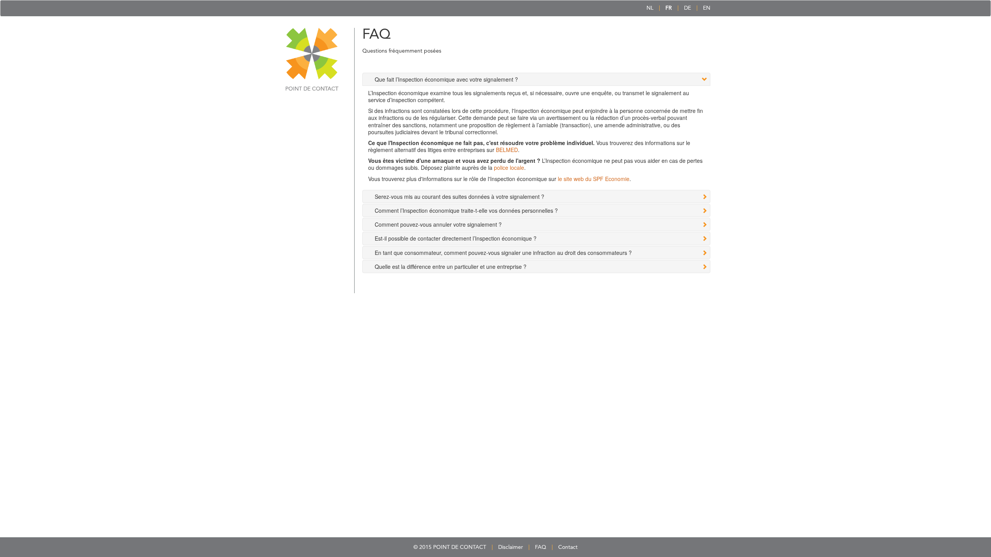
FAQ (540, 547)
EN (706, 8)
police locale (509, 167)
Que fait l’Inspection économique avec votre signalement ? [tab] (446, 79)
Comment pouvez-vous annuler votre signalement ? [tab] (438, 224)
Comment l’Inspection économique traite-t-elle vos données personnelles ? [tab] (466, 210)
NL (649, 8)
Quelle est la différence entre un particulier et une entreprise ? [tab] (450, 266)
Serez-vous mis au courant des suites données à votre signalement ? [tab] (459, 196)
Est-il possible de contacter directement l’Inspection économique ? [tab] (456, 238)
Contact (568, 547)
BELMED (507, 150)
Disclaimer (510, 547)
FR (668, 8)
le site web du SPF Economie (593, 179)
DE (687, 8)
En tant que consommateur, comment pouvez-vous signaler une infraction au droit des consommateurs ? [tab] (503, 252)
